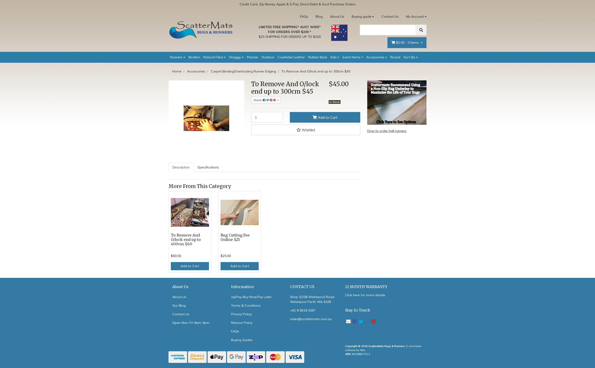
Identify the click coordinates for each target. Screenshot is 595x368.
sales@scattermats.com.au (311, 319)
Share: (258, 100)
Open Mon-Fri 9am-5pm (190, 323)
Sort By (409, 57)
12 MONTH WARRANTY (366, 287)
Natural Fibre (213, 57)
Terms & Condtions (246, 305)
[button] (305, 130)
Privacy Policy (241, 314)
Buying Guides (242, 340)
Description (181, 167)
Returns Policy (241, 323)
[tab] (181, 167)
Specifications (208, 167)
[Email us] (348, 321)
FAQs (304, 16)
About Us (337, 16)
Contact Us (390, 16)
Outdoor (267, 57)
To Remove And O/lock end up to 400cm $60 (186, 239)
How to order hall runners (387, 131)
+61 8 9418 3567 (302, 310)
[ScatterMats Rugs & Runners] (201, 30)
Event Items (351, 57)
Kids (334, 57)
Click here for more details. (365, 295)
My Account (415, 16)
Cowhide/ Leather (291, 57)
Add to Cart (327, 117)
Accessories (375, 57)
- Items (408, 42)
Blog (319, 16)
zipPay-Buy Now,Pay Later (251, 297)
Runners (176, 57)
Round (395, 57)
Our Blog (179, 305)
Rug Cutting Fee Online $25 (235, 237)
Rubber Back (317, 57)
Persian (252, 57)
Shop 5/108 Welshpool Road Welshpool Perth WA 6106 (312, 299)
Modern (194, 57)
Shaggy (235, 57)
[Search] (421, 30)
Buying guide (361, 16)
